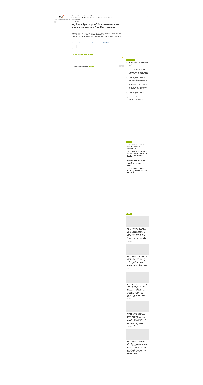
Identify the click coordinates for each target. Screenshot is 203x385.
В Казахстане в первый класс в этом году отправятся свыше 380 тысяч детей (138, 68)
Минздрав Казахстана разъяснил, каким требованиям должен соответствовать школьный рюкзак (138, 73)
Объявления (92, 17)
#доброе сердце (75, 42)
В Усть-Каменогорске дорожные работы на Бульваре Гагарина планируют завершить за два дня (138, 88)
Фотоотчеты (110, 17)
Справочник (72, 17)
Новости (87, 15)
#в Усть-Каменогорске (93, 42)
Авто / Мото (84, 17)
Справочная (105, 17)
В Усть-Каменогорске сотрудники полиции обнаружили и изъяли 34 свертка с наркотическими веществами (138, 79)
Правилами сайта (91, 66)
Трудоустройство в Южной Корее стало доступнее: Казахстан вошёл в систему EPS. (138, 64)
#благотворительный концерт (84, 42)
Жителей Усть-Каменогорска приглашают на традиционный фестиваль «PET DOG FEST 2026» (137, 98)
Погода (73, 15)
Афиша (96, 17)
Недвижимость (77, 17)
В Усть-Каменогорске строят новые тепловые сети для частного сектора (138, 83)
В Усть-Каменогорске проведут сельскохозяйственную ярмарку (137, 93)
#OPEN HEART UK (106, 42)
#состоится (100, 42)
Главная (80, 15)
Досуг (88, 17)
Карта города (100, 17)
